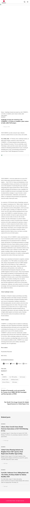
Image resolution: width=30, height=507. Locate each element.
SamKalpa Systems (14, 379)
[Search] (24, 2)
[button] (27, 2)
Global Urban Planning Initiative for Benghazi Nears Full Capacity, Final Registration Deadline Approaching (12, 451)
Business (3, 117)
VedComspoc (14, 382)
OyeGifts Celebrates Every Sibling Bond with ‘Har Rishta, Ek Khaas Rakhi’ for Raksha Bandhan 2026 (14, 474)
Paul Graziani (22, 376)
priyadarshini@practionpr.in (7, 359)
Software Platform (5, 382)
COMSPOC (4, 376)
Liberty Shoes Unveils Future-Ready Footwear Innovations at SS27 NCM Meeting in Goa (14, 429)
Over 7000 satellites (13, 376)
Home (2, 112)
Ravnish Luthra (5, 379)
